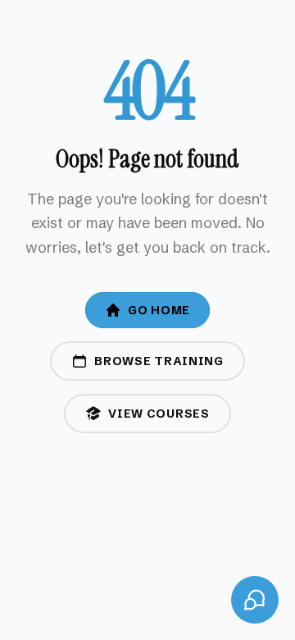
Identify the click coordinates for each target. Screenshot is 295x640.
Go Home (159, 310)
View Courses (158, 413)
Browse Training (159, 361)
